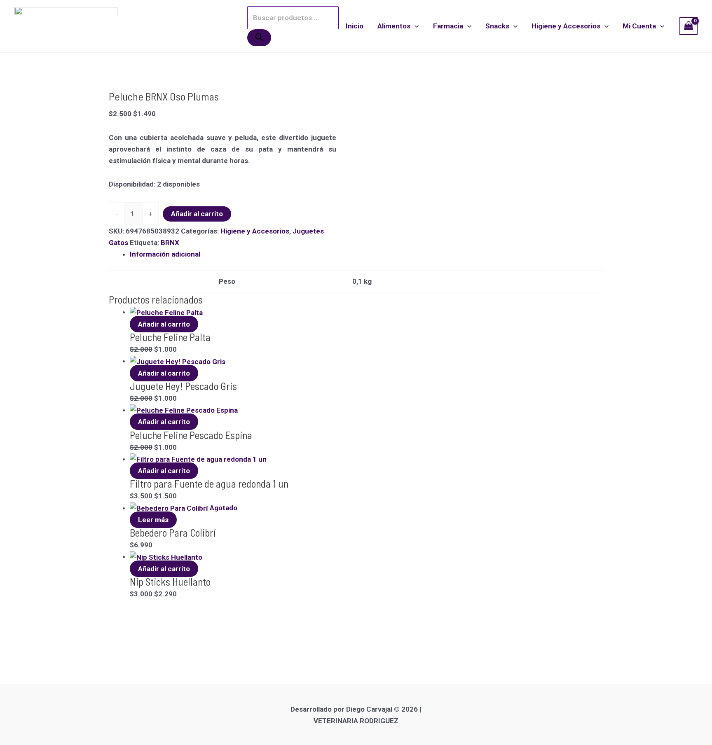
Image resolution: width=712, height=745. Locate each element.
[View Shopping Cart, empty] (688, 26)
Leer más (153, 520)
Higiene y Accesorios (566, 26)
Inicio (354, 26)
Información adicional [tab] (165, 254)
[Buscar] (259, 37)
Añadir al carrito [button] (164, 324)
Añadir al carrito (197, 214)
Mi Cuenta (639, 26)
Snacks (497, 26)
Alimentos (393, 26)
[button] (414, 26)
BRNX (170, 242)
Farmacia (448, 26)
